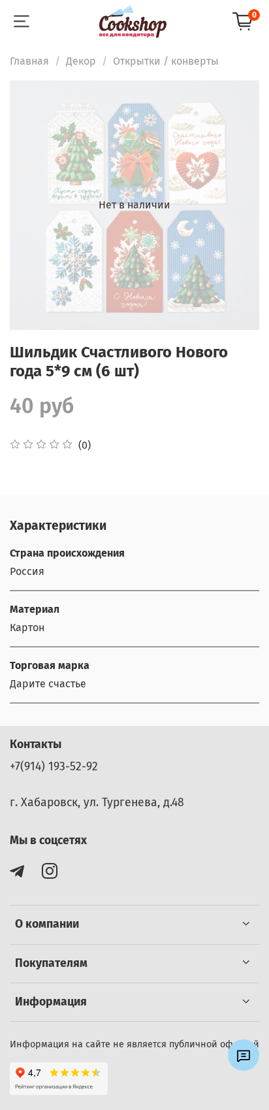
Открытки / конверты (166, 61)
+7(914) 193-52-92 (54, 767)
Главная (29, 61)
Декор (81, 61)
